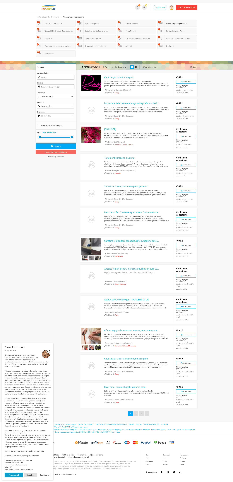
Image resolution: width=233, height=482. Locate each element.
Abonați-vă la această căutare (56, 152)
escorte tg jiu (59, 424)
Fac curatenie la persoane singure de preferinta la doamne (132, 103)
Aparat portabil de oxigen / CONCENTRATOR (126, 299)
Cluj (146, 458)
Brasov (165, 464)
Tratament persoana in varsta (119, 157)
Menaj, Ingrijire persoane (73, 17)
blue (169, 429)
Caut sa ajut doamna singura (118, 77)
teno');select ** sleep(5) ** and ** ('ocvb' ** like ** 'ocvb (57, 427)
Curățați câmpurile (57, 157)
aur (173, 429)
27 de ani (164, 424)
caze (85, 427)
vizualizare (187, 82)
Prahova (183, 458)
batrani (131, 424)
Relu (117, 315)
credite (80, 424)
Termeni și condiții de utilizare (90, 455)
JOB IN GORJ (110, 129)
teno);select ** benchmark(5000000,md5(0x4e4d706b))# (106, 424)
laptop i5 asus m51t (158, 429)
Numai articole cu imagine (51, 125)
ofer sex (139, 424)
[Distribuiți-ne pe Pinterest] (167, 472)
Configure (44, 475)
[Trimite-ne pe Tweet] (174, 472)
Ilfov (147, 455)
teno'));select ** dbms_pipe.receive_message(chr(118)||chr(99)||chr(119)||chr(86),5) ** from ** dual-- (81, 432)
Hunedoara (184, 455)
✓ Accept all (13, 475)
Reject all (30, 475)
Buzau (182, 461)
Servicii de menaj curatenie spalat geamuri (125, 186)
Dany (117, 93)
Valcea (147, 464)
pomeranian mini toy (151, 424)
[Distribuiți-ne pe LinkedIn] (180, 472)
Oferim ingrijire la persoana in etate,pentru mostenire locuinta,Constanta (132, 330)
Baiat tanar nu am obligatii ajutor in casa (124, 387)
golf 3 (179, 429)
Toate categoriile (43, 17)
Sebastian (119, 256)
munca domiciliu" (188, 429)
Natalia (118, 173)
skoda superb (71, 424)
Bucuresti (166, 455)
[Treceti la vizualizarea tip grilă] (136, 67)
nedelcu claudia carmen (124, 145)
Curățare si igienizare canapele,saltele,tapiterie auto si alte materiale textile (132, 241)
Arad (182, 464)
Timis (165, 461)
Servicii (56, 17)
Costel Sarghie (120, 284)
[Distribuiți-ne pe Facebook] (161, 472)
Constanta (149, 461)
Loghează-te (160, 7)
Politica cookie (68, 455)
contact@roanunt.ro (68, 474)
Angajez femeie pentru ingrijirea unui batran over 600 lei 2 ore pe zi (132, 268)
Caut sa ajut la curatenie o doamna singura (126, 358)
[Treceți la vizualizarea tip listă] (132, 67)
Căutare (57, 146)
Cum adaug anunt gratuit (78, 457)
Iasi (164, 458)
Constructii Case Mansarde (125, 346)
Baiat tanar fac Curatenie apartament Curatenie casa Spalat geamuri (132, 212)
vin (81, 427)
